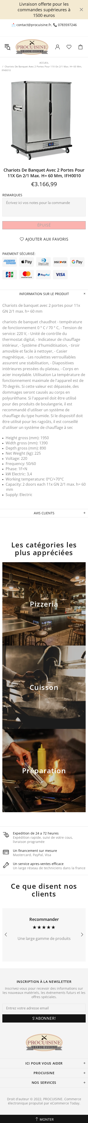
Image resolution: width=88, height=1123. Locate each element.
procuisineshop (32, 47)
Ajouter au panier (44, 610)
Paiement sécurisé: (18, 254)
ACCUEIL (44, 62)
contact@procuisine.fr (33, 25)
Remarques (12, 195)
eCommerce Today (64, 1103)
